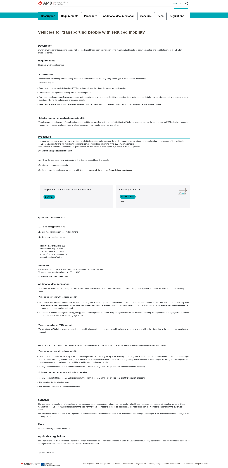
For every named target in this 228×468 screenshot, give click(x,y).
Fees (161, 16)
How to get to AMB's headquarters (96, 464)
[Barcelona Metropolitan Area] (53, 3)
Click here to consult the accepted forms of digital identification (106, 170)
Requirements (69, 16)
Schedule (146, 16)
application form (58, 227)
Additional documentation (118, 16)
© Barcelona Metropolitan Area (196, 464)
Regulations (176, 16)
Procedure (90, 16)
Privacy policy (154, 464)
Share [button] (186, 3)
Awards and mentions (172, 464)
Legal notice (141, 464)
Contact (117, 464)
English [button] (174, 3)
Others (122, 201)
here (66, 276)
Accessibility (128, 464)
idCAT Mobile (127, 197)
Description (48, 16)
